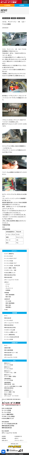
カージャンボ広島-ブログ (10, 263)
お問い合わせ (5, 440)
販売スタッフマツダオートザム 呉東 (10, 371)
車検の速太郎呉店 (8, 325)
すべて (5, 315)
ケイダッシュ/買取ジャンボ (10, 332)
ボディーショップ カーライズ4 (11, 280)
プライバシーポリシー (19, 440)
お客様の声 (7, 299)
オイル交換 (8, 301)
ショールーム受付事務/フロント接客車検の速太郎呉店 (13, 387)
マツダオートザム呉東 (9, 330)
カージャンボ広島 (8, 261)
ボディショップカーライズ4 (10, 357)
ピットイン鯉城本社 (9, 253)
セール (7, 286)
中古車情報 (7, 5)
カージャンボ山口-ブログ (10, 258)
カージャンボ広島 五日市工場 (12, 265)
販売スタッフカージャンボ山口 (8, 368)
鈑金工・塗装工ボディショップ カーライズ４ (11, 395)
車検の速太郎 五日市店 (8, 426)
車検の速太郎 (7, 318)
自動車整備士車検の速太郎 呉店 (9, 383)
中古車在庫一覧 (18, 436)
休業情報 (8, 290)
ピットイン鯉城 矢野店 (10, 268)
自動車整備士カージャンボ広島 (8, 379)
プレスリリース (9, 288)
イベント (8, 284)
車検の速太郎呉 (6, 18)
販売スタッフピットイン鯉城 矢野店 (10, 375)
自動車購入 (8, 307)
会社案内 (4, 436)
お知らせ (6, 282)
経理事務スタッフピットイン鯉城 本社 (9, 391)
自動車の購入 (7, 348)
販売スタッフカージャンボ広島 (8, 364)
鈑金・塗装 (8, 296)
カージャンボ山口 (8, 256)
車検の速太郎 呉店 (7, 427)
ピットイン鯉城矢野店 (9, 334)
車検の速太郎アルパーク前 (11, 352)
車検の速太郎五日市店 (10, 275)
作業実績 (13, 18)
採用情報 (21, 5)
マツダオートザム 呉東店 (8, 416)
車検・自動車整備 (20, 18)
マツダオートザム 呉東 (10, 270)
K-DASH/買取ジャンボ (9, 272)
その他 (5, 309)
